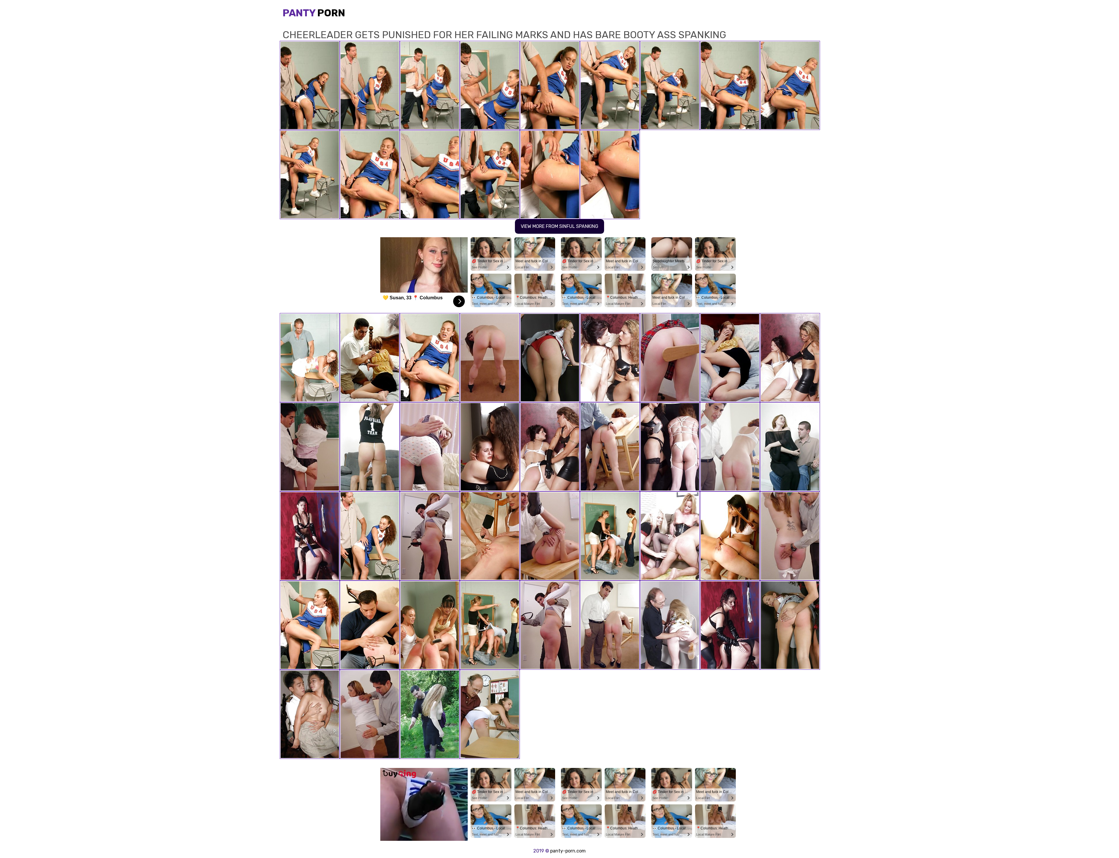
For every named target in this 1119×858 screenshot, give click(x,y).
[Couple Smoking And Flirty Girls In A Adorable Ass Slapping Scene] (550, 446)
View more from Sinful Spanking (559, 226)
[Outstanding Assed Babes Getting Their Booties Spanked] (730, 625)
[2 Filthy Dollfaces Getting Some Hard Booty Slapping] (670, 536)
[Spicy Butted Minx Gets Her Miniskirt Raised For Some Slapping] (790, 536)
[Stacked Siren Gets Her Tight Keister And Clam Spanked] (730, 357)
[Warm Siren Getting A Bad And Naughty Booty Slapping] (730, 446)
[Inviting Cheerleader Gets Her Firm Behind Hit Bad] (370, 536)
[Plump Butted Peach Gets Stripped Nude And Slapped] (430, 714)
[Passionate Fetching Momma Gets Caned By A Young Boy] (790, 446)
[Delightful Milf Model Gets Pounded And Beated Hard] (370, 714)
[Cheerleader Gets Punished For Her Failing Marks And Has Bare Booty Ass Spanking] (430, 357)
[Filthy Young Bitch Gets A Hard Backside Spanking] (490, 714)
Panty (314, 13)
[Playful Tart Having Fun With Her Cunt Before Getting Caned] (670, 357)
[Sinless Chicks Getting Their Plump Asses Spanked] (790, 625)
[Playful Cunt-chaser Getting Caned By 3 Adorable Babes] (490, 625)
